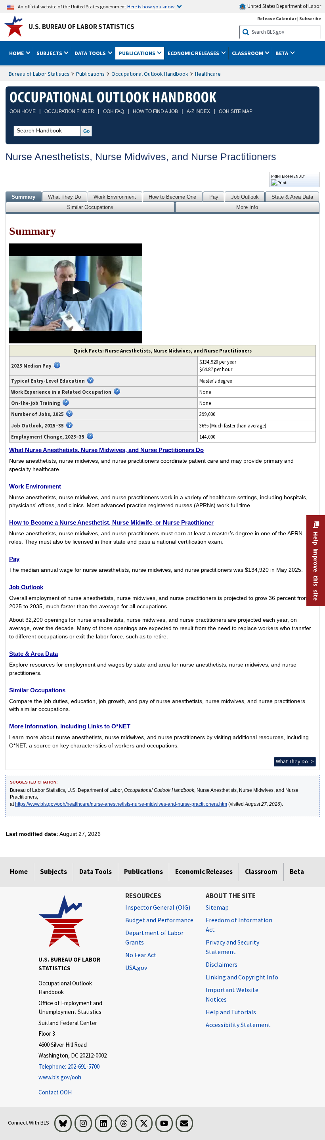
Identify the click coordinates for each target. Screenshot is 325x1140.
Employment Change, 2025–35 (47, 436)
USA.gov (136, 967)
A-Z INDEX (198, 111)
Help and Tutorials (231, 1012)
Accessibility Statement (238, 1025)
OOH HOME (23, 111)
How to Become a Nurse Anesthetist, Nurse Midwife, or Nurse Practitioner (111, 522)
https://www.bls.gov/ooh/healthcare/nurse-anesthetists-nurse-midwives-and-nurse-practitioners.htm (121, 804)
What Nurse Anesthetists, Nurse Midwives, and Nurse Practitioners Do (106, 449)
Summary (23, 197)
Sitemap (217, 907)
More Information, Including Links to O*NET (69, 726)
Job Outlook (245, 197)
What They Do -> (295, 761)
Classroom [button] (248, 53)
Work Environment (115, 197)
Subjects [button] (49, 53)
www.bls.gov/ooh (59, 1077)
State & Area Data (292, 197)
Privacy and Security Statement (232, 947)
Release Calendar (276, 18)
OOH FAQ (113, 111)
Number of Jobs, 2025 (37, 414)
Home (19, 871)
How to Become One (172, 197)
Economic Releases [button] (194, 53)
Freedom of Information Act (239, 924)
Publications (90, 73)
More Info (247, 207)
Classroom (261, 871)
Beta (297, 871)
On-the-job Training (35, 403)
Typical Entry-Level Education (48, 380)
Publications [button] (138, 53)
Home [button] (17, 53)
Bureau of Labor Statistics (39, 73)
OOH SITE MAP (235, 111)
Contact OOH (55, 1092)
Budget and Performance (159, 920)
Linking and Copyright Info (242, 977)
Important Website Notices (232, 994)
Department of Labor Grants (154, 937)
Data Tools (95, 871)
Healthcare (208, 73)
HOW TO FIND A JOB (155, 111)
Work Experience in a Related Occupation (61, 392)
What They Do (64, 197)
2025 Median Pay (31, 365)
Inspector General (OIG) (157, 907)
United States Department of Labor (283, 6)
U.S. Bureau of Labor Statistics (81, 26)
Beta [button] (282, 53)
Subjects (53, 871)
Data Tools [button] (91, 53)
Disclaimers (221, 964)
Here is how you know (150, 6)
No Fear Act (141, 955)
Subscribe (310, 18)
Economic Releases (204, 871)
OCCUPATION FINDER (69, 111)
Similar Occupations (90, 207)
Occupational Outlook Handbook (149, 73)
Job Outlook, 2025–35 (37, 425)
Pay (213, 197)
